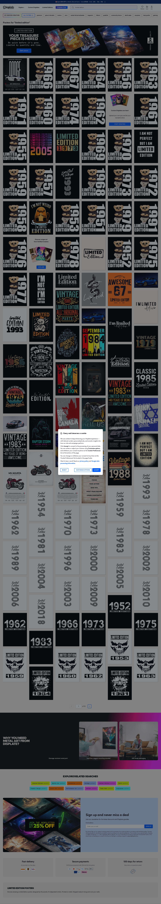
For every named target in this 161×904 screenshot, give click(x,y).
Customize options (83, 470)
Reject (64, 470)
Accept (96, 470)
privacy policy (84, 461)
